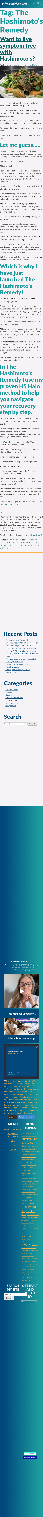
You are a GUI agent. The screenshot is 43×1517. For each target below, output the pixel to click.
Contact (13, 1145)
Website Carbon (30, 1457)
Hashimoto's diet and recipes (29, 1173)
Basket (13, 1150)
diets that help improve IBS (29, 1148)
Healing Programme (13, 1129)
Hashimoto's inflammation (28, 1192)
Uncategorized (12, 703)
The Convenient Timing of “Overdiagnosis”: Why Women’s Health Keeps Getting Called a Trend (22, 643)
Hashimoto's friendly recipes (29, 1178)
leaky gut (26, 1244)
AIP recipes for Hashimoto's (29, 1135)
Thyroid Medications (14, 698)
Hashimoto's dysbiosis (27, 1175)
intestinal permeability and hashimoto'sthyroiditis (27, 1239)
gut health (25, 1167)
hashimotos (30, 1203)
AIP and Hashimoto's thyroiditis (30, 1133)
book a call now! (35, 535)
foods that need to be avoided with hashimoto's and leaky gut (29, 1157)
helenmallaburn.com (14, 4)
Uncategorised (12, 700)
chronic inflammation (32, 1146)
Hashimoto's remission (18, 542)
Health (24, 1215)
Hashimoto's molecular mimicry (30, 1194)
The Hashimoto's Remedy (21, 545)
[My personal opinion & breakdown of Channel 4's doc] (21, 991)
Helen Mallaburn (34, 65)
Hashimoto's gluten (27, 1181)
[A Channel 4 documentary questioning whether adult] (21, 1026)
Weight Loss (11, 706)
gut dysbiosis (31, 1165)
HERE (2, 442)
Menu (36, 3)
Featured (9, 692)
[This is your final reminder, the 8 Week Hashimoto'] (21, 1097)
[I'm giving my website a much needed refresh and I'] (21, 1061)
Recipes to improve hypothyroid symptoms (30, 1266)
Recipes (9, 695)
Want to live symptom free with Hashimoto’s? (18, 49)
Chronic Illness (15, 540)
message (8, 504)
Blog (13, 1141)
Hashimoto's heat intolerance (29, 1189)
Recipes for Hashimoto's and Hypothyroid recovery (29, 1258)
